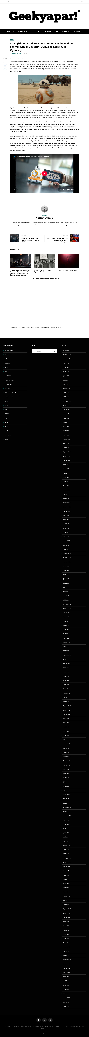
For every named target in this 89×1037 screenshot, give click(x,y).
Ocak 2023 (66, 532)
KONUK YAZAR (9, 397)
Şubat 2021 (66, 629)
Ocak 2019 (66, 735)
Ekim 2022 (66, 545)
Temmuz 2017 (67, 811)
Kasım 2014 (66, 947)
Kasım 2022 (66, 541)
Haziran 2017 (66, 816)
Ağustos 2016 (67, 858)
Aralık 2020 (66, 638)
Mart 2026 (66, 371)
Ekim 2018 (66, 748)
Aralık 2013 (66, 993)
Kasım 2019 (66, 693)
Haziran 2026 (66, 359)
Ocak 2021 (66, 634)
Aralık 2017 (66, 790)
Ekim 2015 (66, 900)
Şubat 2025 (66, 426)
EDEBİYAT (64, 31)
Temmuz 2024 (67, 456)
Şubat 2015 (66, 934)
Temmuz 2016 (67, 862)
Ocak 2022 (66, 583)
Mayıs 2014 (66, 972)
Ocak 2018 (66, 786)
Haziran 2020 (66, 663)
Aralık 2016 (66, 841)
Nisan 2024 (66, 469)
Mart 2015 (66, 930)
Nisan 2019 (66, 723)
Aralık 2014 (66, 943)
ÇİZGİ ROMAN (9, 350)
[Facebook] (5, 63)
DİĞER (12, 39)
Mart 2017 (66, 828)
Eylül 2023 (66, 498)
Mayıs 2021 (66, 617)
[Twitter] (5, 68)
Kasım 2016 (66, 845)
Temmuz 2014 (67, 964)
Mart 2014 (66, 981)
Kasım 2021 (66, 591)
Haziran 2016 (66, 866)
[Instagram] (50, 1020)
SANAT (7, 422)
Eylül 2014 (66, 955)
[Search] (79, 1)
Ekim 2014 (66, 951)
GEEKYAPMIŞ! (8, 384)
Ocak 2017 (66, 837)
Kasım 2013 (66, 998)
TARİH (6, 431)
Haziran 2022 (66, 562)
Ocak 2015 (66, 938)
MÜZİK (7, 414)
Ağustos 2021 (67, 604)
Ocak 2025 (66, 431)
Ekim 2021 (66, 596)
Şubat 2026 (66, 376)
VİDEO (6, 439)
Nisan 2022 (66, 570)
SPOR (6, 426)
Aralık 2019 (66, 689)
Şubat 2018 (66, 782)
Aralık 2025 (66, 384)
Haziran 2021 (66, 612)
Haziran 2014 (66, 968)
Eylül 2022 (66, 549)
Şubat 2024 (66, 477)
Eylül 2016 (66, 854)
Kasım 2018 (66, 744)
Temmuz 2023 (67, 507)
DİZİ (38, 31)
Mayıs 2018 (66, 769)
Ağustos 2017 (67, 807)
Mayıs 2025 (66, 414)
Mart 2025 (66, 422)
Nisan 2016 (66, 875)
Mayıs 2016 (66, 871)
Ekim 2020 (66, 646)
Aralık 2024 (66, 435)
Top (45, 1033)
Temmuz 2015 (67, 913)
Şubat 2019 (66, 731)
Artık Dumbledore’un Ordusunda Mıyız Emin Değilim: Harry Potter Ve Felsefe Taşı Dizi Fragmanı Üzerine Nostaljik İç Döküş (20, 272)
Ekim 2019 (66, 697)
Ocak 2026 (66, 380)
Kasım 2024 (66, 439)
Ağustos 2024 (67, 452)
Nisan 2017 (66, 824)
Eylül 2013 (66, 1006)
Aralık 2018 (66, 739)
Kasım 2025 (66, 388)
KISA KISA (7, 388)
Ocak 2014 (66, 989)
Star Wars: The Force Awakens (21, 203)
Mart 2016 (66, 879)
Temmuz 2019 (67, 710)
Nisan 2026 (66, 367)
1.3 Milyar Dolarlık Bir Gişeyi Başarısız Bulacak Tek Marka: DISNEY (30, 240)
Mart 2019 (66, 727)
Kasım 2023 (66, 490)
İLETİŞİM (44, 36)
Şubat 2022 (66, 579)
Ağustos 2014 (67, 960)
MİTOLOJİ (7, 409)
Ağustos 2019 (67, 706)
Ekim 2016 (66, 849)
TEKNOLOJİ (8, 435)
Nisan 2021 (66, 621)
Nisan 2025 (66, 418)
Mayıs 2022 (66, 566)
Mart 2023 (66, 524)
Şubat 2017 (66, 833)
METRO (7, 405)
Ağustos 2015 (67, 909)
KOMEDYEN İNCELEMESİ (12, 393)
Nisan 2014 (66, 976)
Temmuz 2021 (67, 608)
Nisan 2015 (66, 926)
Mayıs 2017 (66, 820)
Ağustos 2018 (67, 756)
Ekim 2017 (66, 799)
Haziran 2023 (66, 511)
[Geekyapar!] (44, 16)
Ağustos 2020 (67, 655)
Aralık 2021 (66, 587)
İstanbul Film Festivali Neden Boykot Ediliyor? (42, 271)
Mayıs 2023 (66, 515)
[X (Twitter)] (44, 1020)
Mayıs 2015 (66, 921)
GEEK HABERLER (22, 31)
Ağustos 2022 (67, 553)
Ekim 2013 (66, 1002)
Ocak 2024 (66, 481)
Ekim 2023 (66, 494)
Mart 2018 (66, 778)
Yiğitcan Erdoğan (16, 53)
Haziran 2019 (66, 714)
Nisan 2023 (66, 519)
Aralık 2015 (66, 892)
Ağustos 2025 (67, 401)
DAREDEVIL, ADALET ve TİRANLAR (67, 270)
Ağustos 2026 (67, 350)
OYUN (56, 31)
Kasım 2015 (66, 896)
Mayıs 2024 (66, 464)
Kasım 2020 (66, 642)
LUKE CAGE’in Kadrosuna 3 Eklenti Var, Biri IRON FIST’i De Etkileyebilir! (57, 240)
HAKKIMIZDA (10, 31)
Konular (7, 401)
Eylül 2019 (66, 701)
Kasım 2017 (66, 795)
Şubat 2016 (66, 883)
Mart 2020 (66, 676)
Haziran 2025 (66, 409)
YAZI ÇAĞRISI (76, 31)
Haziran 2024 (66, 460)
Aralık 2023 (66, 486)
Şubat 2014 (66, 985)
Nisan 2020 (66, 672)
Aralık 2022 (66, 536)
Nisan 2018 (66, 773)
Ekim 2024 (66, 443)
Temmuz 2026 (67, 354)
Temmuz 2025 (67, 405)
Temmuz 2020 (67, 659)
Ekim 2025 (66, 393)
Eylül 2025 (66, 397)
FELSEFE (7, 367)
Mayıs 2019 (66, 718)
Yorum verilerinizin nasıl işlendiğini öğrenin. (52, 327)
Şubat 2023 (66, 528)
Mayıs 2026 (66, 363)
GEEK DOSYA (47, 31)
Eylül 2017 (66, 803)
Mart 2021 (66, 625)
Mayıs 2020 (66, 668)
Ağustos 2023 (67, 503)
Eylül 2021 (66, 600)
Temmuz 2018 (67, 761)
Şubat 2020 (66, 680)
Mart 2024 (66, 473)
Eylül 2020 (66, 651)
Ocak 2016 (66, 888)
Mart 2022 (66, 574)
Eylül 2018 (66, 752)
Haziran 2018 (66, 765)
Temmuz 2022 (67, 558)
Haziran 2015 (66, 917)
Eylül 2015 (66, 904)
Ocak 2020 (66, 684)
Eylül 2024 (66, 447)
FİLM (32, 31)
